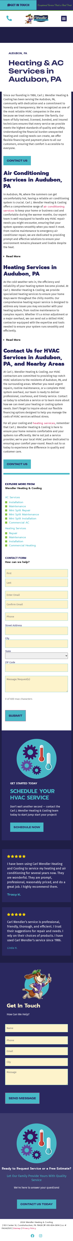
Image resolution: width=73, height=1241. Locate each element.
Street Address (13, 625)
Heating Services (15, 528)
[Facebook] (32, 1235)
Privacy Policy (29, 1228)
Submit (15, 715)
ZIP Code (10, 662)
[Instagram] (40, 1235)
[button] (64, 18)
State (8, 651)
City (7, 638)
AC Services (12, 497)
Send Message (22, 1098)
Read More (13, 256)
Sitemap (17, 1228)
